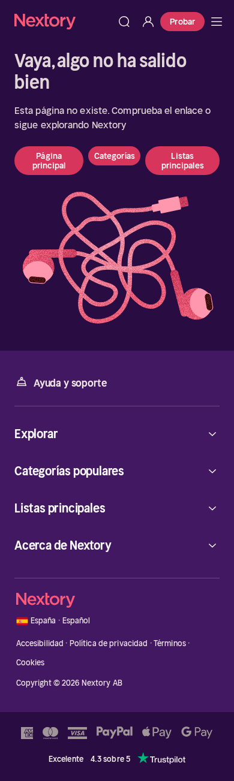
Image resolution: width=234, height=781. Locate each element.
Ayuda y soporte (70, 383)
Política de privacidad (109, 643)
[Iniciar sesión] (148, 22)
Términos (170, 643)
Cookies (30, 663)
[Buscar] (124, 22)
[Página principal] (63, 21)
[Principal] (217, 22)
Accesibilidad (40, 643)
